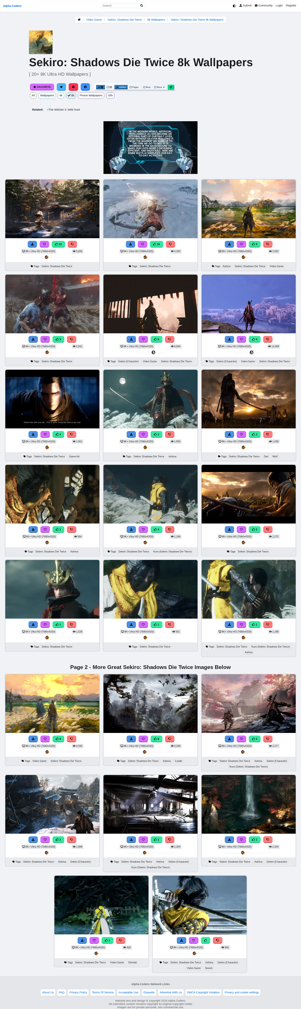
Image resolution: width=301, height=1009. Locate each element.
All (33, 95)
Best (147, 87)
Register (291, 5)
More (159, 87)
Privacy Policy (78, 992)
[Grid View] (100, 87)
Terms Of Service (103, 992)
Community (265, 5)
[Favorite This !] (143, 434)
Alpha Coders (12, 6)
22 (60, 244)
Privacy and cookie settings (242, 992)
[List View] (109, 87)
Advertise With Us (171, 992)
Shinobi (132, 962)
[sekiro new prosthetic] (52, 522)
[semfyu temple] (249, 832)
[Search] (141, 6)
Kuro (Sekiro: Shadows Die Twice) (172, 551)
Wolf (274, 456)
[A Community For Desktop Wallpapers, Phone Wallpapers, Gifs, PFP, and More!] (79, 19)
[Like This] (205, 940)
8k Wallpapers (156, 19)
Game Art (74, 456)
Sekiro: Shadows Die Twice (125, 19)
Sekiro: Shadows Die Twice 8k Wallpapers (197, 19)
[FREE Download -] (131, 434)
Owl (266, 456)
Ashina (226, 266)
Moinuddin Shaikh (63, 257)
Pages (135, 87)
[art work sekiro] (150, 832)
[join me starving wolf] (249, 427)
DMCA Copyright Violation (203, 992)
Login (279, 5)
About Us (48, 992)
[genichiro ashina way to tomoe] (150, 427)
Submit (247, 5)
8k (72, 95)
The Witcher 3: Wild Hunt (63, 109)
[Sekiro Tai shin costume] (200, 933)
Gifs (110, 95)
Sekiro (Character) (128, 361)
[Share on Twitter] (61, 87)
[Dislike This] (169, 434)
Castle (178, 761)
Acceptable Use (128, 992)
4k (60, 95)
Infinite (122, 87)
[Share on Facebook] (85, 87)
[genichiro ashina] (52, 617)
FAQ (61, 992)
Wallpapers (47, 95)
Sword (208, 968)
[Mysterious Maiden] (101, 933)
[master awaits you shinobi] (150, 617)
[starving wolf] (249, 522)
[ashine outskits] (52, 832)
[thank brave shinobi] (249, 617)
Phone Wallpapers (91, 95)
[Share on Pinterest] (73, 87)
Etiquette (149, 992)
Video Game (94, 19)
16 (158, 244)
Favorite (43, 87)
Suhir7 (161, 352)
